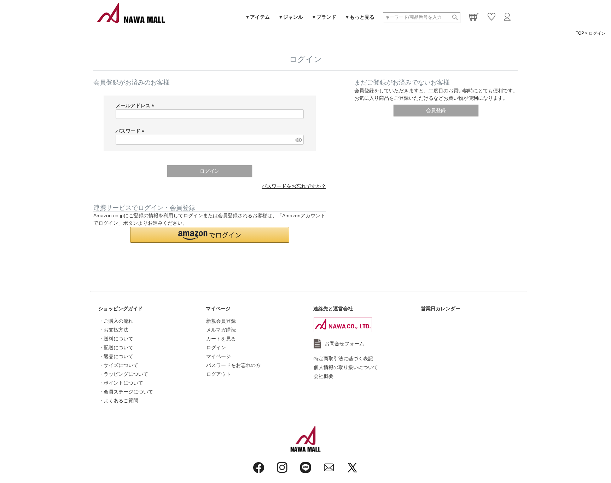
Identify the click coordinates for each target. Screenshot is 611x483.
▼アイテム (257, 17)
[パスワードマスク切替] (298, 139)
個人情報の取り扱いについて (346, 367)
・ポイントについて (121, 383)
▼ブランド (324, 17)
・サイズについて (118, 365)
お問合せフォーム (344, 343)
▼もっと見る (359, 17)
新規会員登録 (221, 321)
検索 (455, 18)
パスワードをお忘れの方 (233, 365)
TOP (580, 33)
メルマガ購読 (221, 330)
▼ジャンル (290, 17)
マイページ (218, 308)
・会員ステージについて (126, 392)
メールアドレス (136, 105)
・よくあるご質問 (118, 400)
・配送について (116, 347)
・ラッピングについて (123, 374)
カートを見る (221, 338)
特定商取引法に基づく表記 (343, 358)
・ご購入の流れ (116, 321)
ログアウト (218, 374)
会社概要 (323, 376)
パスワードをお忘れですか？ (294, 186)
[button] (209, 235)
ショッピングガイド (120, 308)
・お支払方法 (113, 330)
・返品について (116, 356)
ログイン (216, 347)
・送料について (116, 338)
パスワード (131, 131)
